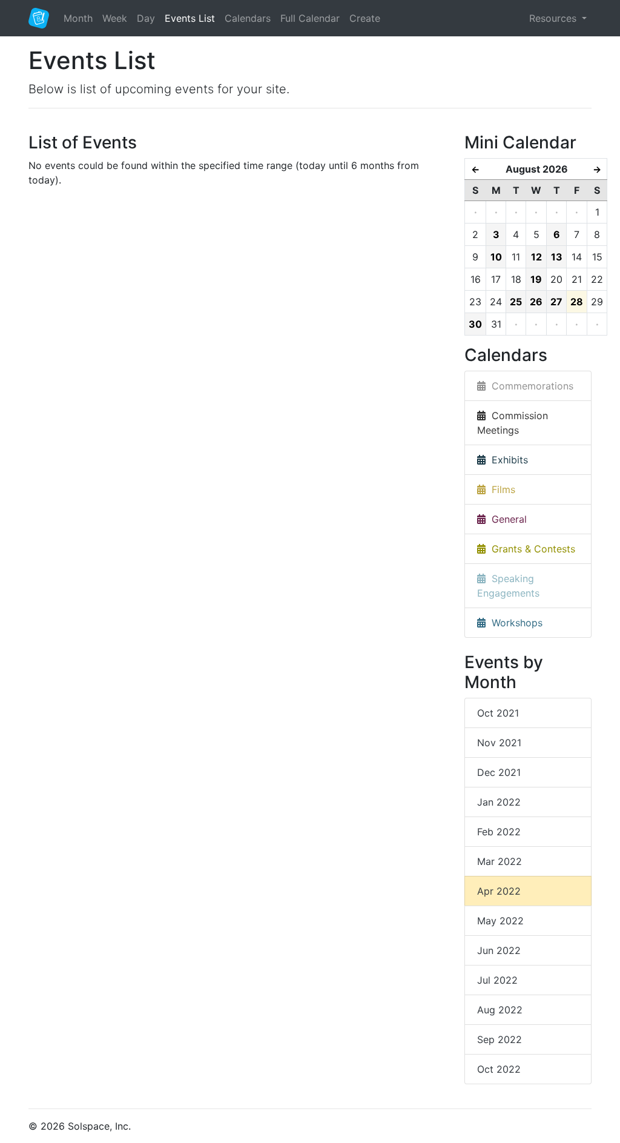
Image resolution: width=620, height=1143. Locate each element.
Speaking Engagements (508, 585)
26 (536, 302)
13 (556, 257)
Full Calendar (310, 18)
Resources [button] (554, 18)
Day (146, 18)
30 (475, 324)
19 (536, 279)
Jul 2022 (497, 980)
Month (78, 18)
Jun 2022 (499, 950)
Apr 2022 (499, 891)
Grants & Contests (530, 549)
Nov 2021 (499, 743)
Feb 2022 (499, 832)
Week (114, 18)
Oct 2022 (499, 1069)
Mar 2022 (499, 861)
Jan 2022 (499, 802)
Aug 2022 (500, 1010)
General (506, 519)
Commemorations (529, 386)
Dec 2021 (499, 772)
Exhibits (507, 460)
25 (516, 302)
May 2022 (500, 921)
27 (556, 302)
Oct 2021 (498, 713)
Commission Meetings (512, 422)
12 (536, 257)
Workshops (514, 623)
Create (364, 18)
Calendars (248, 18)
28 (576, 302)
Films (500, 489)
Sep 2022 (499, 1039)
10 (496, 257)
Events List (190, 18)
